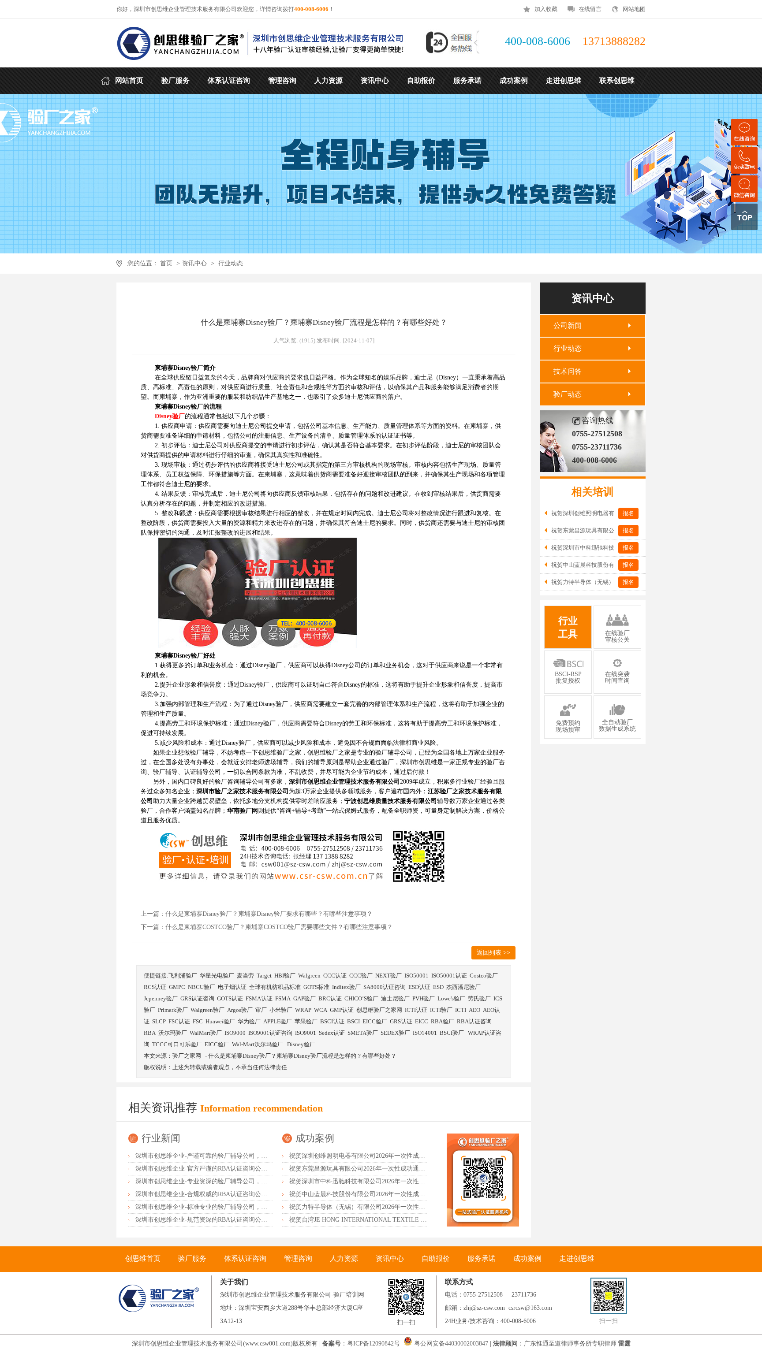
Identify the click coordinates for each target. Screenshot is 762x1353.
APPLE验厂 (277, 1021)
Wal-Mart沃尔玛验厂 (258, 1044)
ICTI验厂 (441, 1010)
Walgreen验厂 (207, 1010)
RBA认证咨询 (474, 1021)
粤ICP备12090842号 (374, 1343)
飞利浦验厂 (182, 975)
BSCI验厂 (452, 1033)
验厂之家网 (186, 1055)
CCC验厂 (361, 975)
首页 (166, 263)
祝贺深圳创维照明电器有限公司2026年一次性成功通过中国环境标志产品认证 (394, 1155)
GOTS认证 (230, 998)
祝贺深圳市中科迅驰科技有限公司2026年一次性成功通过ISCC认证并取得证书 (395, 1181)
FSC (198, 1021)
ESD (438, 987)
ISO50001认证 (449, 975)
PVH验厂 (423, 998)
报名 (628, 513)
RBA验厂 (442, 1021)
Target (264, 975)
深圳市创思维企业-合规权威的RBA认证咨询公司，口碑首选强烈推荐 (229, 1194)
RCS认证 (155, 987)
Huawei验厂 (220, 1021)
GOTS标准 (316, 987)
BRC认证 (330, 998)
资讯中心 (194, 263)
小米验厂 (280, 1010)
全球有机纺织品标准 (275, 987)
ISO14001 (425, 1033)
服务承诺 (481, 1258)
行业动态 (230, 263)
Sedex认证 (332, 1033)
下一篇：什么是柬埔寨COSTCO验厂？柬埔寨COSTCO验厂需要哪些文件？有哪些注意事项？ (267, 927)
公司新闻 (567, 325)
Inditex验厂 (346, 987)
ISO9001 (305, 1033)
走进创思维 (576, 1258)
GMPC (177, 987)
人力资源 (344, 1258)
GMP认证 (342, 1010)
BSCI (353, 1021)
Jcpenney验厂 (161, 998)
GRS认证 (401, 1021)
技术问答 (567, 371)
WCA (320, 1010)
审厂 (261, 1010)
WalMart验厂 (206, 1033)
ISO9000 (235, 1033)
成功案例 (314, 1138)
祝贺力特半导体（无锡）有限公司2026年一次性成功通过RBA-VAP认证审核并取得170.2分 (411, 1207)
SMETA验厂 (362, 1033)
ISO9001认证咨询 (270, 1033)
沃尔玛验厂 (172, 1033)
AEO (474, 1010)
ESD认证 (419, 987)
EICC (421, 1021)
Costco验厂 (484, 975)
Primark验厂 (173, 1010)
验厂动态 (567, 394)
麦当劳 (245, 975)
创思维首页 (143, 1258)
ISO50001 (416, 975)
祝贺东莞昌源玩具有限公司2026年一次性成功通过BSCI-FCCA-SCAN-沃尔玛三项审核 (405, 1168)
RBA (150, 1033)
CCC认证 (335, 975)
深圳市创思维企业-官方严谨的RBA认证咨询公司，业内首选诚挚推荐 (229, 1168)
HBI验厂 (284, 975)
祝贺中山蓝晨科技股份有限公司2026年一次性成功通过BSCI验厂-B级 (382, 1194)
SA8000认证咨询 (384, 987)
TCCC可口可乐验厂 (177, 1044)
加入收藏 (545, 9)
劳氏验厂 (479, 998)
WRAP (303, 1010)
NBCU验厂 (201, 987)
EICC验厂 (374, 1021)
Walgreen (309, 975)
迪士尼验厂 (395, 998)
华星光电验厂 (217, 975)
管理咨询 (298, 1258)
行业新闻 (161, 1138)
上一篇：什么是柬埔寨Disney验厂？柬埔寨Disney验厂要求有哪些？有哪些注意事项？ (257, 914)
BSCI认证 (332, 1021)
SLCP (159, 1021)
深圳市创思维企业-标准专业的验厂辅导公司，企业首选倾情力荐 (222, 1207)
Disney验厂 (301, 1044)
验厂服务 (192, 1258)
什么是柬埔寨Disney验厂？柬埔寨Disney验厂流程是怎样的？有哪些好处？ (302, 1055)
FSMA (283, 998)
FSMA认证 (259, 998)
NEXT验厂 (388, 975)
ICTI (460, 1010)
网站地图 (634, 9)
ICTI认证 (416, 1010)
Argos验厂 (240, 1010)
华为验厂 (249, 1021)
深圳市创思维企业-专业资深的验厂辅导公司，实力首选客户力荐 (222, 1181)
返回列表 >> (493, 952)
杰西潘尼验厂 (463, 987)
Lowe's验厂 (451, 998)
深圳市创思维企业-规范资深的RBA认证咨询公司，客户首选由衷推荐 (229, 1219)
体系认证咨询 (245, 1258)
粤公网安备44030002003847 (451, 1343)
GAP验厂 (304, 998)
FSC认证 (179, 1021)
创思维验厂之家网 (379, 1010)
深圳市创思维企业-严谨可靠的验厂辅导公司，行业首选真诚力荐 (222, 1155)
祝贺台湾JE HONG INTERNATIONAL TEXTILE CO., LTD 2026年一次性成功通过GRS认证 (411, 1219)
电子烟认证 (232, 987)
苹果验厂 (306, 1021)
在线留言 (590, 9)
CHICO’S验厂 (361, 998)
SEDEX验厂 (395, 1033)
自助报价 (436, 1258)
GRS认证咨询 (197, 998)
